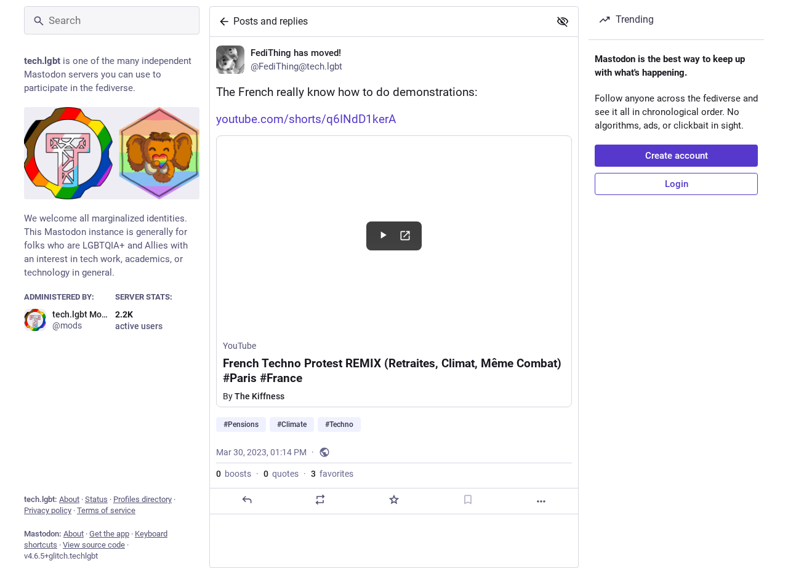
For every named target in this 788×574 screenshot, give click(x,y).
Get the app (109, 533)
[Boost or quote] (320, 499)
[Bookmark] (468, 499)
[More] (541, 501)
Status (96, 499)
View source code (94, 544)
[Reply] (247, 499)
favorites (332, 474)
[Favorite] (394, 499)
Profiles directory (142, 499)
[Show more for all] (562, 21)
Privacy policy (47, 510)
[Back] (221, 21)
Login (676, 183)
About (69, 499)
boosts (233, 474)
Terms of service (106, 510)
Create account (676, 155)
